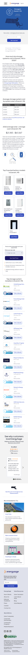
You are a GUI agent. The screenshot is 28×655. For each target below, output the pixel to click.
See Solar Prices (14, 258)
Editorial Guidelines (7, 600)
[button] (5, 467)
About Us (6, 597)
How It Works (7, 594)
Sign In (22, 3)
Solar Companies (9, 616)
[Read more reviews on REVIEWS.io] (17, 479)
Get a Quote (17, 293)
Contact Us (7, 608)
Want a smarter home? (11, 535)
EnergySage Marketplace (11, 83)
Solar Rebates (18, 603)
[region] (14, 467)
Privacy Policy (15, 650)
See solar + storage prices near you (14, 33)
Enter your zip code (10, 250)
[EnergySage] (11, 572)
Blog (15, 601)
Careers (6, 605)
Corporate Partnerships (7, 619)
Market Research (9, 626)
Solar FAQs (8, 514)
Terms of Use (7, 650)
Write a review (17, 290)
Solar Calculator (18, 594)
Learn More (8, 193)
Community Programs (7, 623)
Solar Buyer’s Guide (10, 556)
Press (5, 603)
